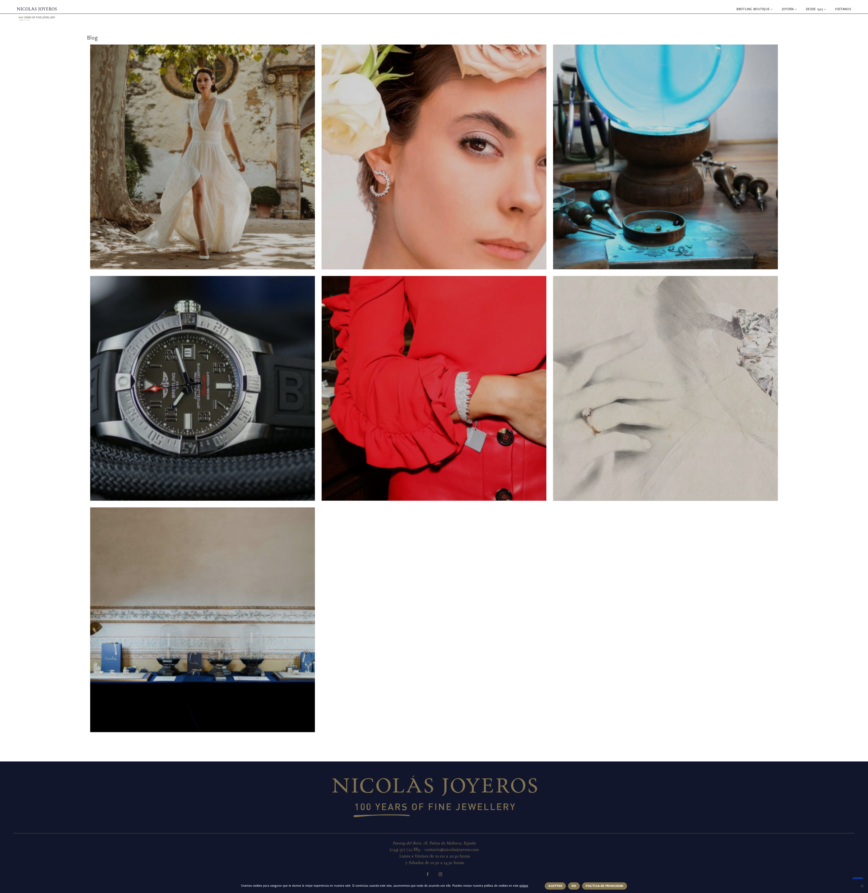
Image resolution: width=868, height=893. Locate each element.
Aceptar (555, 886)
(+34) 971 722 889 (404, 849)
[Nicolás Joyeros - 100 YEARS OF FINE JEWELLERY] (37, 9)
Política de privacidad (604, 886)
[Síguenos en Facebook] (427, 874)
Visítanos (843, 9)
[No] (862, 887)
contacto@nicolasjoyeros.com (452, 849)
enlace (523, 886)
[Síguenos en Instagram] (440, 874)
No (574, 886)
